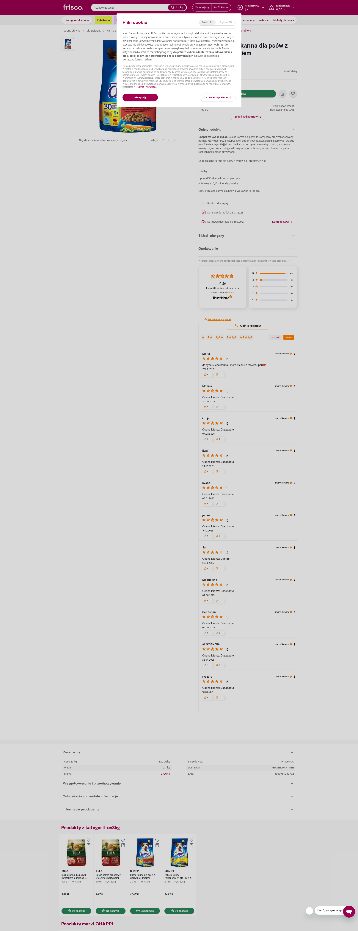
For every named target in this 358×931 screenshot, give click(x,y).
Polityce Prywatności (146, 87)
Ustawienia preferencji (218, 97)
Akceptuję (140, 97)
